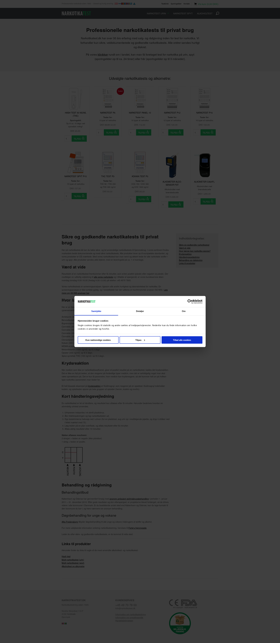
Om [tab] (184, 311)
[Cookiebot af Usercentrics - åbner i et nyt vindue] (189, 301)
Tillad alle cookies (182, 340)
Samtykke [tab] (96, 311)
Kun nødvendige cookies (98, 340)
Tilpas (138, 340)
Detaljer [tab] (140, 311)
